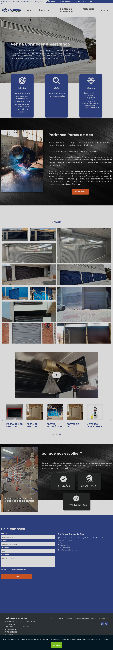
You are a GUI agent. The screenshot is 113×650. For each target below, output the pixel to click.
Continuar (56, 645)
